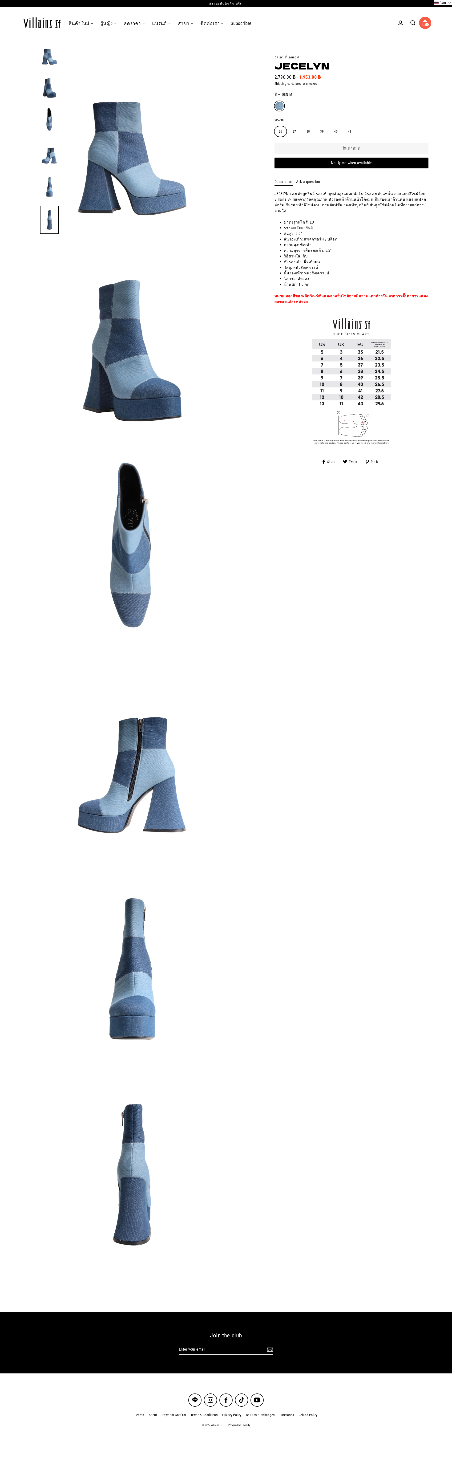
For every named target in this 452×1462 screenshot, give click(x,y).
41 (349, 131)
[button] (443, 2)
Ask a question (308, 181)
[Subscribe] (269, 1350)
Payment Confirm (174, 1415)
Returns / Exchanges (260, 1415)
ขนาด (279, 120)
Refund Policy (308, 1415)
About (153, 1415)
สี (283, 94)
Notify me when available (351, 163)
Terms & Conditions (204, 1415)
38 (308, 131)
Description (283, 181)
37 (294, 131)
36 (280, 131)
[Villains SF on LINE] (195, 1400)
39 (322, 131)
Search (139, 1415)
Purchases (286, 1415)
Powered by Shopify (239, 1425)
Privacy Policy (232, 1415)
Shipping (280, 84)
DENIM (279, 106)
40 (336, 131)
